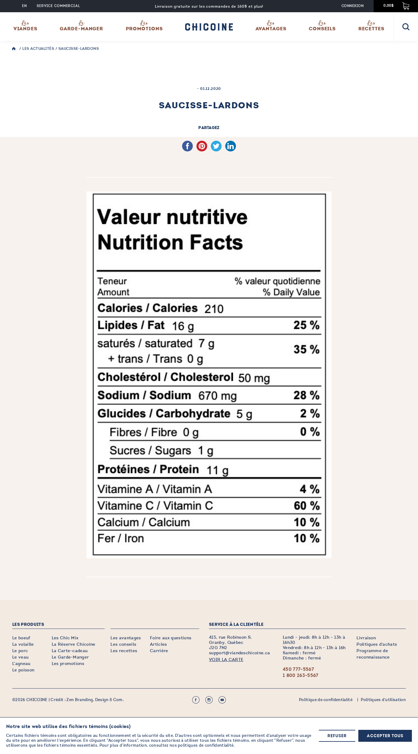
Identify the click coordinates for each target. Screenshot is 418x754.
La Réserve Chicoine (73, 644)
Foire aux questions (170, 638)
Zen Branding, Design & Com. (95, 699)
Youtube (222, 700)
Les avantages (125, 638)
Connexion (352, 6)
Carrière (159, 650)
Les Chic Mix (65, 638)
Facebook (196, 700)
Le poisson (23, 670)
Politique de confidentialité (326, 699)
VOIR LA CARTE (226, 659)
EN (24, 6)
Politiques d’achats (376, 644)
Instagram (209, 700)
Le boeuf (21, 638)
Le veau (20, 657)
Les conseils (123, 644)
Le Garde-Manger (70, 657)
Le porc (20, 650)
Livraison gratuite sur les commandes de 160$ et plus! (209, 6)
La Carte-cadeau (70, 650)
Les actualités (38, 48)
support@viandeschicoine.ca (239, 653)
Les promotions (68, 663)
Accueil (15, 48)
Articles (158, 644)
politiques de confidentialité (205, 745)
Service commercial (58, 6)
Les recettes (123, 650)
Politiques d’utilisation (383, 699)
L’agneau (21, 663)
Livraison (366, 638)
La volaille (23, 644)
